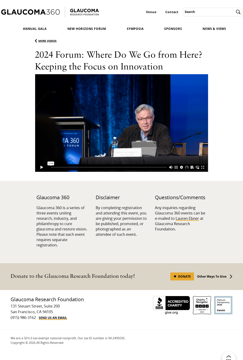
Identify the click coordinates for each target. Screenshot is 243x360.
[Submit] (238, 12)
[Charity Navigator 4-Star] (202, 305)
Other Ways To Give (211, 276)
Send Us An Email (53, 318)
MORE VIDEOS (47, 41)
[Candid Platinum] (223, 305)
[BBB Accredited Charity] (171, 305)
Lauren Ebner (187, 219)
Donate (184, 276)
